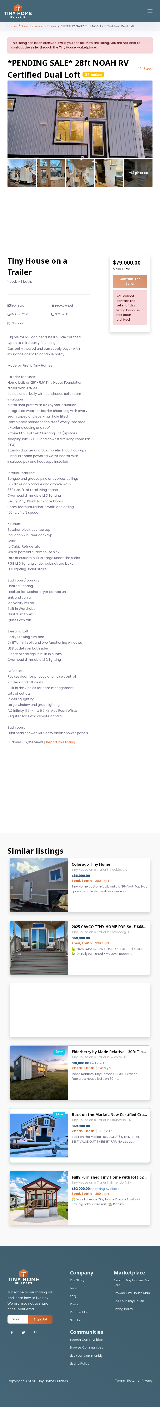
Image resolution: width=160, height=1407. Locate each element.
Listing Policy (123, 1309)
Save (147, 68)
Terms (120, 1380)
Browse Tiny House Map (132, 1293)
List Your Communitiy (86, 1355)
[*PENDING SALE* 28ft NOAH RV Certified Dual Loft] (80, 119)
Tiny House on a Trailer (39, 26)
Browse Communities (86, 1347)
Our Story (77, 1280)
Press (74, 1304)
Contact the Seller (130, 281)
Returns (133, 1380)
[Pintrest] (35, 1332)
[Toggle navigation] (150, 11)
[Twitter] (23, 1332)
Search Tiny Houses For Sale (131, 1282)
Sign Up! (40, 1319)
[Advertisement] (80, 221)
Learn (74, 1288)
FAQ (73, 1296)
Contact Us (79, 1312)
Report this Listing (60, 742)
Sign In (75, 1320)
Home (12, 26)
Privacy (147, 1380)
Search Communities (86, 1339)
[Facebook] (12, 1332)
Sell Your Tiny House (129, 1301)
